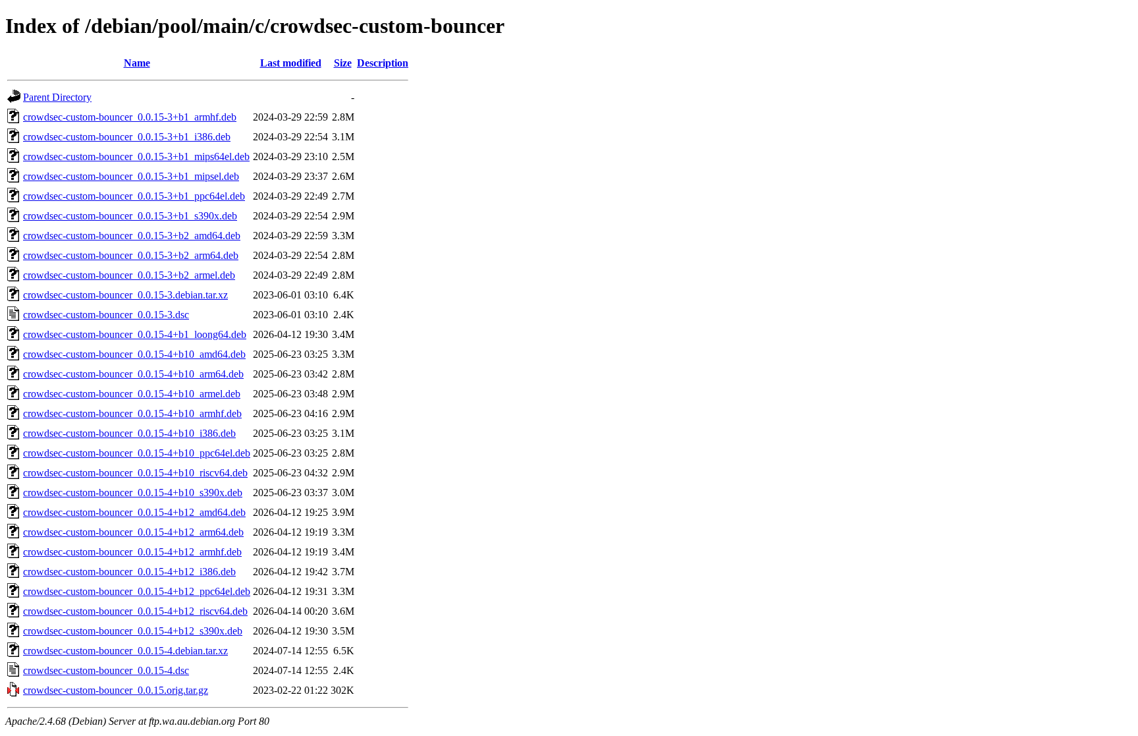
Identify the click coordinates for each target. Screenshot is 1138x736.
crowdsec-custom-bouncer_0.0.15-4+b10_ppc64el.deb (136, 453)
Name (137, 63)
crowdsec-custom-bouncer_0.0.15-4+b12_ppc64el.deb (136, 591)
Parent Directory (57, 97)
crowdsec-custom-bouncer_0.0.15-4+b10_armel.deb (131, 393)
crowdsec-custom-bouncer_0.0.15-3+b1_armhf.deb (129, 117)
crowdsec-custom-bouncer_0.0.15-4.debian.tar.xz (125, 650)
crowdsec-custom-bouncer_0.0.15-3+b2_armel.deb (129, 275)
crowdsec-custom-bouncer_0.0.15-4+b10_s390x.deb (132, 492)
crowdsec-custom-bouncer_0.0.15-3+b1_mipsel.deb (131, 176)
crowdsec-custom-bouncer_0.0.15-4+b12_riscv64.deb (135, 611)
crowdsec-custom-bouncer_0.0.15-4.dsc (106, 670)
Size (343, 63)
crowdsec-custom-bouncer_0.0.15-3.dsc (106, 314)
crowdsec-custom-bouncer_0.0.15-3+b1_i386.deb (126, 136)
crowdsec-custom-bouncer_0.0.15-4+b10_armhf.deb (132, 413)
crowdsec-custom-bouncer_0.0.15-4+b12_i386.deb (129, 571)
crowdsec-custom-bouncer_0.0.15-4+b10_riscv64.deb (135, 472)
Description (382, 63)
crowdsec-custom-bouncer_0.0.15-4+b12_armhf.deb (132, 551)
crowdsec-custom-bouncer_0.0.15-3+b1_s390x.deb (130, 215)
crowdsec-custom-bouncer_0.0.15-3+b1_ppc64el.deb (134, 196)
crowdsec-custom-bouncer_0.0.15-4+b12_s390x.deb (132, 631)
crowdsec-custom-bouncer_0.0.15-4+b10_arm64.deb (133, 374)
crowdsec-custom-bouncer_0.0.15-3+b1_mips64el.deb (136, 156)
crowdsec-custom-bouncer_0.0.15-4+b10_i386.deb (129, 433)
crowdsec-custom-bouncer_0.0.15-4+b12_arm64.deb (133, 532)
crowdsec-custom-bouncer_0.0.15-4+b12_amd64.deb (134, 512)
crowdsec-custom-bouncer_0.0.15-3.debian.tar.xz (125, 294)
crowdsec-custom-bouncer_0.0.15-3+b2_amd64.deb (131, 235)
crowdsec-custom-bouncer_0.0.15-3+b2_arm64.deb (130, 255)
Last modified (290, 63)
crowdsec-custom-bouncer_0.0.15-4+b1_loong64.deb (134, 334)
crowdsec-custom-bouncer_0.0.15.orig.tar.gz (115, 690)
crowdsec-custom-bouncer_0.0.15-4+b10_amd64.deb (134, 354)
